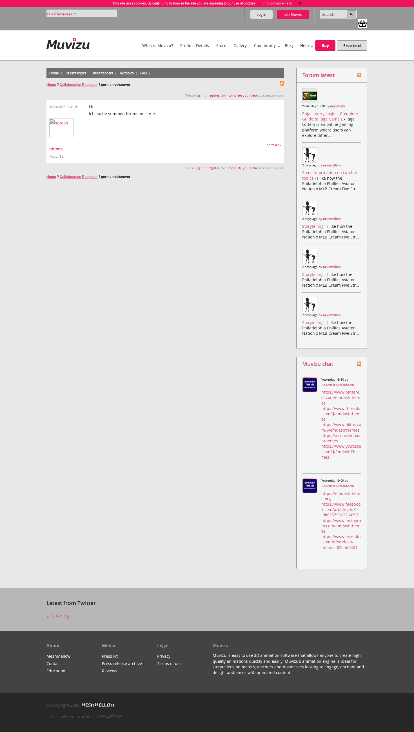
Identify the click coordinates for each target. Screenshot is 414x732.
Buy (325, 45)
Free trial (352, 45)
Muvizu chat (317, 363)
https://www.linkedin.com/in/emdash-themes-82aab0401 (341, 542)
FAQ (143, 73)
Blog (289, 45)
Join (293, 14)
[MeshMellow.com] (97, 705)
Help (304, 45)
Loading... (61, 616)
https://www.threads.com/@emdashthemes (340, 414)
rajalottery (337, 106)
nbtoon (56, 148)
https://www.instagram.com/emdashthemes (341, 526)
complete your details (244, 95)
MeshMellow (58, 656)
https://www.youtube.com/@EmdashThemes (341, 451)
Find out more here (277, 3)
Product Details (194, 45)
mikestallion (332, 165)
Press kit (110, 656)
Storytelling (313, 226)
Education (55, 670)
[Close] (300, 3)
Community (265, 45)
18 (61, 156)
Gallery (240, 45)
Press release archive (122, 663)
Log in (261, 14)
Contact (53, 663)
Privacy (163, 656)
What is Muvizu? (157, 45)
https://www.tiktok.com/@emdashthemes (341, 427)
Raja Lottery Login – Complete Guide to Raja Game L (330, 116)
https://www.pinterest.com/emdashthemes (340, 397)
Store (221, 45)
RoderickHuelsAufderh (337, 385)
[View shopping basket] (362, 23)
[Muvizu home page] (68, 43)
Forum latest (318, 75)
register (213, 95)
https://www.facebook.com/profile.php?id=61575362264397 (340, 509)
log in (199, 95)
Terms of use (169, 663)
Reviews (109, 670)
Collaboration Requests (78, 85)
